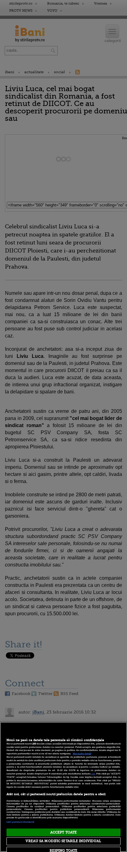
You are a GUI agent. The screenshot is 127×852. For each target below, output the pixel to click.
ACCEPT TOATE (63, 832)
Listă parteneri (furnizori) (20, 822)
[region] (63, 787)
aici (93, 774)
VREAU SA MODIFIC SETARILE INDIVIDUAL (63, 841)
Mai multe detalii (82, 753)
